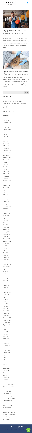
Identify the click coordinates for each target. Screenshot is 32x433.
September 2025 (7, 129)
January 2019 (6, 315)
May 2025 (5, 139)
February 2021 (6, 257)
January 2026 (6, 120)
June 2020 (5, 276)
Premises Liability (7, 391)
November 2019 (7, 292)
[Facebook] (11, 426)
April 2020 (5, 280)
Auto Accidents (6, 370)
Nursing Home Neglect (8, 386)
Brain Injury (6, 372)
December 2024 (7, 150)
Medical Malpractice (23, 74)
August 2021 (6, 243)
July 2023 (5, 190)
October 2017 (6, 350)
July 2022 (5, 218)
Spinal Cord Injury (7, 400)
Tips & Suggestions (8, 405)
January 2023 (6, 204)
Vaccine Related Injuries (9, 412)
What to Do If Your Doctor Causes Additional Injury (15, 72)
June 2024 (5, 164)
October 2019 (6, 294)
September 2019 (7, 297)
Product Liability (7, 393)
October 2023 (6, 183)
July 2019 (5, 301)
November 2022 (7, 208)
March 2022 (6, 227)
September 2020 (7, 269)
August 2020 (6, 271)
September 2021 (7, 241)
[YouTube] (22, 426)
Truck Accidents (7, 407)
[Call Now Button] (28, 430)
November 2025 (7, 125)
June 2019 (5, 304)
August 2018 (6, 327)
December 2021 (7, 234)
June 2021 (5, 248)
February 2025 (6, 146)
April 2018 (5, 336)
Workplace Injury (7, 417)
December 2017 (7, 345)
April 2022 (5, 225)
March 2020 (6, 283)
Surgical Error (6, 403)
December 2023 (7, 178)
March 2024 (6, 171)
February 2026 (6, 118)
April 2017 (5, 364)
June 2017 (5, 359)
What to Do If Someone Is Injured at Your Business (14, 31)
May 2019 (5, 306)
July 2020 (5, 273)
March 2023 (6, 199)
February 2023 (6, 201)
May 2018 (5, 334)
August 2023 (6, 187)
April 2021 (5, 252)
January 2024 (6, 176)
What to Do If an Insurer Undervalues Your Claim (15, 99)
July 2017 (5, 357)
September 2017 (7, 352)
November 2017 (7, 348)
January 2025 (6, 148)
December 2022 (7, 206)
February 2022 (6, 229)
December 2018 (7, 317)
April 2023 (5, 197)
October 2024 (6, 155)
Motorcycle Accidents (8, 384)
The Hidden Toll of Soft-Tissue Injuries (12, 101)
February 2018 (6, 341)
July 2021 (5, 245)
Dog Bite (5, 375)
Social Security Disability (9, 398)
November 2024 (7, 153)
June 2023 (5, 192)
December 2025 (7, 122)
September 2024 (7, 157)
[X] (15, 426)
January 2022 (6, 232)
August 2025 (6, 132)
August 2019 (6, 299)
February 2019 (6, 313)
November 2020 (7, 264)
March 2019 (6, 311)
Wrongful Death (7, 419)
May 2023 (5, 194)
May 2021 (5, 250)
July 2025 (5, 134)
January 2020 (6, 287)
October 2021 (6, 239)
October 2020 (6, 266)
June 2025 (5, 136)
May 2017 (5, 362)
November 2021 (7, 236)
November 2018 (7, 320)
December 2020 (7, 262)
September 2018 (7, 325)
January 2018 (6, 343)
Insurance (5, 379)
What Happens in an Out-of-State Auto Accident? (15, 103)
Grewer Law (7, 33)
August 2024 (6, 160)
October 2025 (6, 127)
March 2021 (6, 255)
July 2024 (5, 162)
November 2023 (7, 180)
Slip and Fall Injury (7, 396)
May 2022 (5, 222)
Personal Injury (6, 389)
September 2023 (7, 185)
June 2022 (5, 220)
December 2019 (7, 290)
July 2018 (5, 329)
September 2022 (7, 213)
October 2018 (6, 322)
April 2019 (5, 308)
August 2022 (6, 215)
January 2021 (6, 259)
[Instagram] (18, 426)
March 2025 (6, 143)
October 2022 (6, 211)
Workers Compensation (9, 414)
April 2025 (5, 141)
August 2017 (6, 355)
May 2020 (5, 278)
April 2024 (5, 169)
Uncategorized (6, 410)
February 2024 (6, 173)
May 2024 (5, 166)
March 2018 (6, 338)
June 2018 (5, 331)
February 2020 (6, 285)
